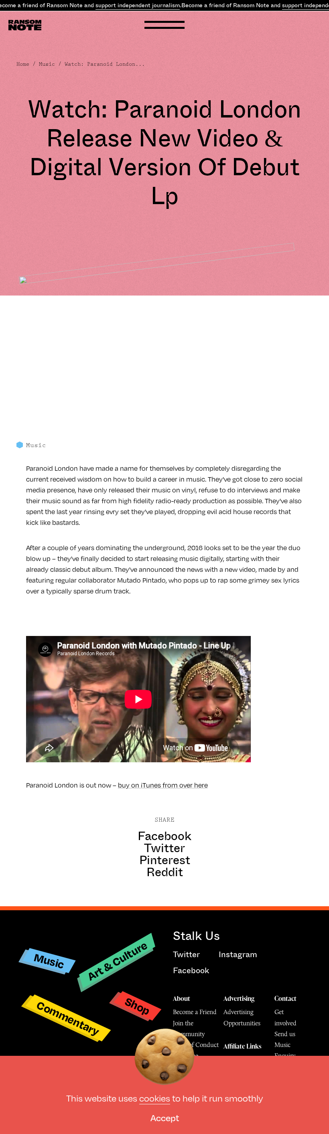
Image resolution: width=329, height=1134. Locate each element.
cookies (154, 1097)
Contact (285, 998)
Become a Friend (195, 1012)
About (181, 998)
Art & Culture (117, 960)
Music (47, 64)
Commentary (68, 1018)
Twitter (164, 848)
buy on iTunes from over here (163, 785)
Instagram (238, 954)
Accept (164, 1117)
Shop (137, 1006)
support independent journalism (137, 5)
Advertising (238, 998)
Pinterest (164, 860)
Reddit (164, 872)
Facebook (164, 836)
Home (22, 64)
